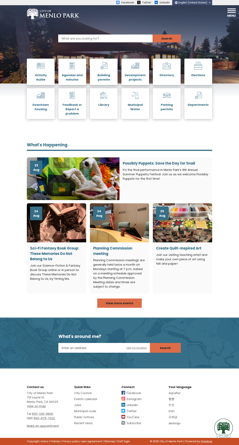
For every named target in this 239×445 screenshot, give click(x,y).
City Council (83, 393)
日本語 (173, 417)
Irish (171, 411)
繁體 (171, 399)
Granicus (206, 441)
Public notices (84, 417)
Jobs (77, 405)
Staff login (123, 441)
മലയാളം (175, 423)
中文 (171, 405)
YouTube (133, 417)
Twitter (132, 411)
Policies (55, 441)
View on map (36, 406)
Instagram (134, 399)
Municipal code (85, 411)
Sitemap (109, 441)
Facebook (134, 393)
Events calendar (85, 399)
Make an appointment (43, 426)
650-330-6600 (42, 414)
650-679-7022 (44, 418)
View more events (119, 303)
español (174, 393)
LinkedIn (132, 405)
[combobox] (192, 2)
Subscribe (134, 423)
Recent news (83, 423)
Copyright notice (37, 441)
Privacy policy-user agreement (82, 441)
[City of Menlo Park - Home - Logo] (53, 13)
